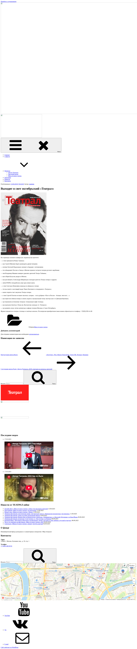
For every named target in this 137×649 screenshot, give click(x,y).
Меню (59, 151)
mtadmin (31, 184)
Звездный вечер (13, 174)
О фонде (7, 156)
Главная (7, 155)
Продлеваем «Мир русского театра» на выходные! (20, 510)
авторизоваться (34, 334)
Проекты (7, 171)
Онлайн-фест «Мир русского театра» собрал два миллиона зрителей (26, 509)
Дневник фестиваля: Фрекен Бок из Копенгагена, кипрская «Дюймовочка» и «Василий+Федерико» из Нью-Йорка (41, 517)
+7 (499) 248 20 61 (6, 546)
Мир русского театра (14, 176)
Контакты (7, 181)
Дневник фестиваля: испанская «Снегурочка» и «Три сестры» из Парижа (27, 519)
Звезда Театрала (13, 172)
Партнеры (7, 177)
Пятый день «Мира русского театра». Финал (18, 512)
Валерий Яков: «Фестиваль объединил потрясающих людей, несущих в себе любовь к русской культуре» (37, 520)
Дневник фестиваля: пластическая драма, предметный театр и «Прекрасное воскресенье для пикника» (37, 514)
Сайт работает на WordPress (9, 647)
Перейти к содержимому (8, 1)
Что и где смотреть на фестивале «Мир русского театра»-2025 (24, 522)
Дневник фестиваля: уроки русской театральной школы (22, 515)
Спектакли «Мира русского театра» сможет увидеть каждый (23, 524)
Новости (7, 179)
